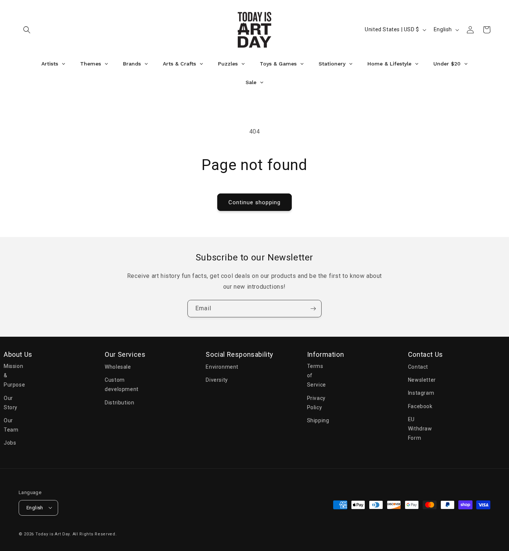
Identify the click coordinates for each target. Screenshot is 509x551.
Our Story (11, 402)
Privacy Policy (316, 402)
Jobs (10, 443)
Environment (222, 367)
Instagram (421, 393)
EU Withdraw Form (420, 428)
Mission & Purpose (14, 375)
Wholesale (118, 367)
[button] (27, 30)
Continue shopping (254, 202)
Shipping (318, 420)
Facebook (420, 406)
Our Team (11, 425)
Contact (418, 367)
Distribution (119, 403)
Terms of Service (316, 375)
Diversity (217, 380)
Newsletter (422, 380)
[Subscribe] (313, 308)
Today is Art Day (52, 533)
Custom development (122, 385)
